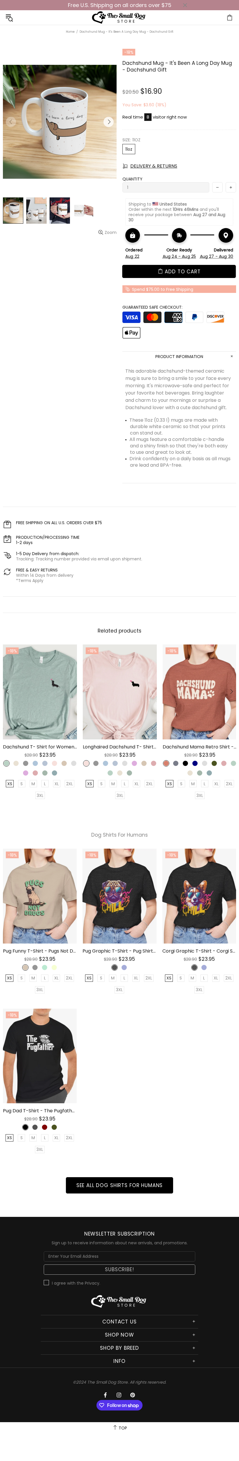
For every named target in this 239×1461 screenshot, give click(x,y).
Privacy (92, 1283)
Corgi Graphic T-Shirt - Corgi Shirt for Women (199, 951)
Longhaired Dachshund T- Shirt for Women (120, 747)
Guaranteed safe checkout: (152, 307)
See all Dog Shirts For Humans (119, 1185)
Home (70, 31)
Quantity (132, 179)
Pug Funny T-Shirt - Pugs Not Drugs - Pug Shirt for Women (40, 951)
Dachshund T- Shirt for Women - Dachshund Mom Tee (40, 747)
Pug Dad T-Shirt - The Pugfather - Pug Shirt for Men (40, 1111)
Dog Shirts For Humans (119, 835)
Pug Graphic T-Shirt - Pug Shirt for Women (119, 951)
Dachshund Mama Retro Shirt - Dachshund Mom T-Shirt (200, 747)
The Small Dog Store (119, 17)
